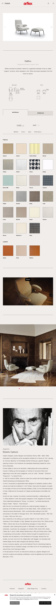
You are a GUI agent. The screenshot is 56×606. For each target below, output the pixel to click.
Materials (15, 112)
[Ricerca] (53, 3)
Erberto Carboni (30, 64)
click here (46, 598)
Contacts (43, 588)
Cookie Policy (27, 599)
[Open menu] (2, 3)
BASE (34, 125)
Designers (21, 588)
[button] (51, 27)
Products (7, 3)
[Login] (48, 3)
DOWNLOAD (40, 113)
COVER (19, 125)
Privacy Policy (19, 599)
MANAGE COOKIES (15, 602)
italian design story (32, 588)
